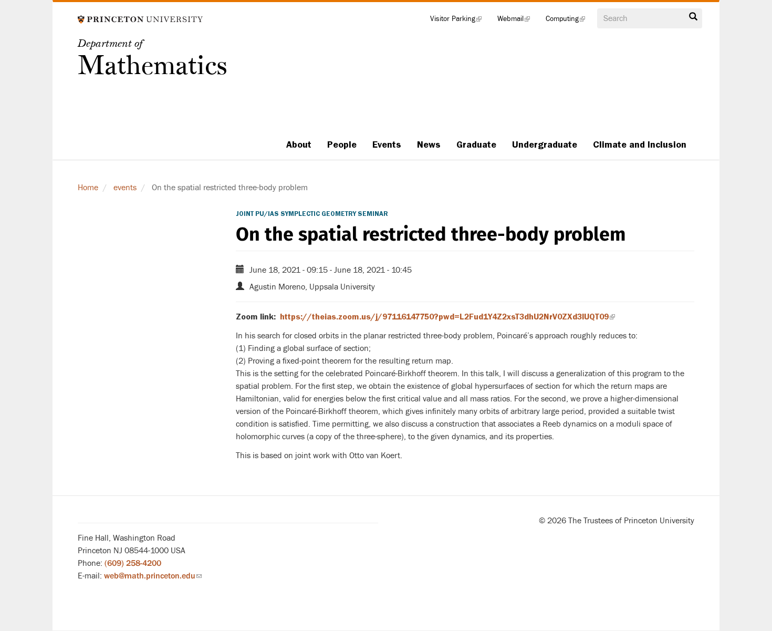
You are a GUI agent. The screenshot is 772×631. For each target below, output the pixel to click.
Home (88, 187)
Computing (569, 21)
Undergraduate (544, 144)
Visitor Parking (459, 21)
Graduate (476, 144)
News (429, 144)
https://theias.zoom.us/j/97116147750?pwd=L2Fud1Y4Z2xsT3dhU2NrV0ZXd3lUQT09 (447, 317)
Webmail (517, 21)
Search (693, 19)
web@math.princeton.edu (153, 576)
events (125, 187)
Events (386, 144)
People (342, 144)
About (298, 144)
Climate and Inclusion (639, 144)
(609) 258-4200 (133, 563)
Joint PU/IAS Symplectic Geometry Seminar (312, 214)
